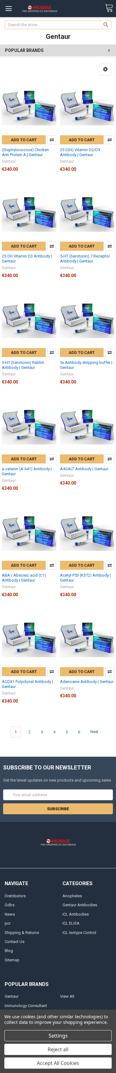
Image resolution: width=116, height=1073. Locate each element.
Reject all (58, 1049)
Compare (51, 139)
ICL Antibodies (75, 914)
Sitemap (12, 960)
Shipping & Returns (22, 932)
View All (67, 996)
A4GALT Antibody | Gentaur (84, 469)
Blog (9, 950)
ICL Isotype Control (79, 932)
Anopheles (72, 896)
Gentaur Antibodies (79, 905)
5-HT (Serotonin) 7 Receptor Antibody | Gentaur (85, 258)
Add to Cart (24, 139)
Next (94, 732)
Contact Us (14, 941)
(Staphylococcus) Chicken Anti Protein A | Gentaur (25, 152)
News (10, 914)
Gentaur (12, 996)
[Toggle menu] (8, 8)
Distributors (15, 896)
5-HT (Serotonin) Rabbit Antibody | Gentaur (23, 365)
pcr (8, 923)
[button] (105, 69)
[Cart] (109, 8)
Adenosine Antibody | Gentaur (87, 681)
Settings (58, 1035)
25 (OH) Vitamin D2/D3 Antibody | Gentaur (80, 152)
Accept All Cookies (58, 1063)
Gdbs (10, 905)
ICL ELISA (70, 923)
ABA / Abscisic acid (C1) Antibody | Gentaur (24, 578)
